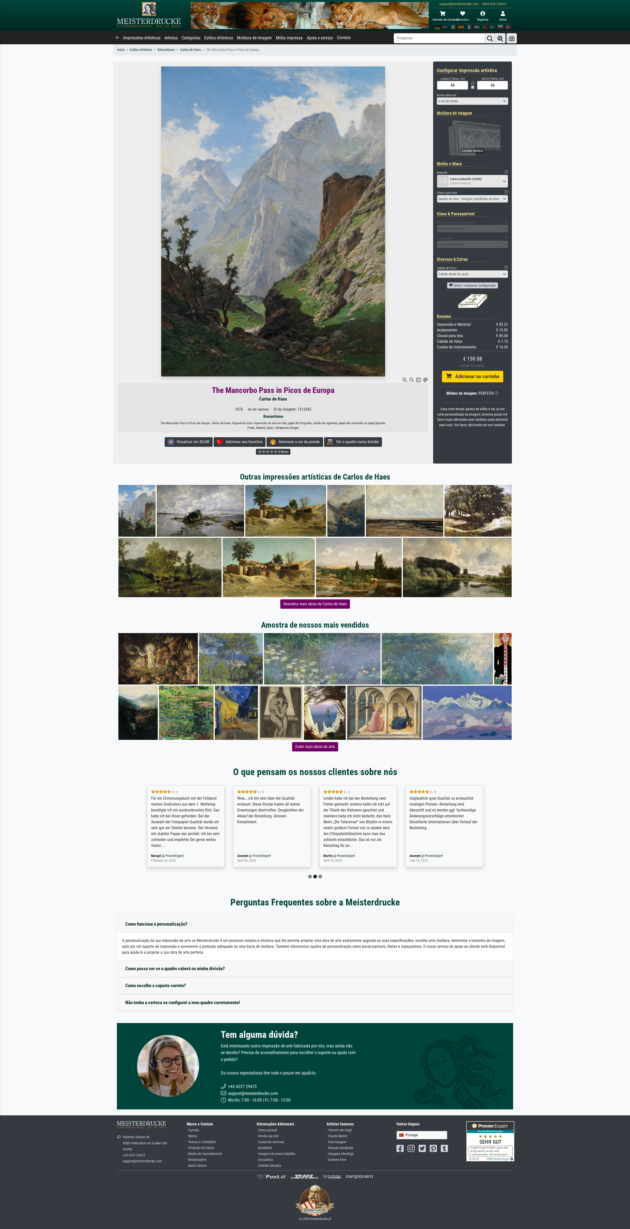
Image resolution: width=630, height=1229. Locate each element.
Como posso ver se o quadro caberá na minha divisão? (175, 968)
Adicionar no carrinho (475, 376)
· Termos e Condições (201, 1142)
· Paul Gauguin (336, 1142)
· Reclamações (196, 1160)
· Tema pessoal (267, 1130)
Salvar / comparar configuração (474, 285)
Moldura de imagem (254, 37)
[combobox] (472, 101)
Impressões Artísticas (141, 37)
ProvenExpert (175, 856)
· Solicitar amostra (269, 1166)
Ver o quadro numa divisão (356, 441)
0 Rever (283, 452)
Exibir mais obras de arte (315, 746)
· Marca (192, 1136)
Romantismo (166, 50)
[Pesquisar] (490, 38)
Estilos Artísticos (218, 37)
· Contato (193, 1130)
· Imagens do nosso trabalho (276, 1154)
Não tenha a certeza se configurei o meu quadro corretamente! (182, 1002)
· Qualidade (264, 1148)
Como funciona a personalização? (156, 924)
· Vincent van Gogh (339, 1130)
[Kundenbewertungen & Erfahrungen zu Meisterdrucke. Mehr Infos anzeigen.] (490, 1141)
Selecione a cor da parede (298, 441)
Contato (344, 37)
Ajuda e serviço (320, 37)
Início (121, 50)
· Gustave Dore (336, 1160)
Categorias (191, 37)
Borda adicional (446, 95)
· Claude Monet (337, 1136)
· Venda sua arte (268, 1136)
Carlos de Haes (190, 50)
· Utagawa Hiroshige (340, 1154)
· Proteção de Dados (200, 1148)
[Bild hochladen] (511, 38)
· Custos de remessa (270, 1142)
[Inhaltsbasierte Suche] (500, 38)
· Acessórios (265, 1160)
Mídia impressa (289, 37)
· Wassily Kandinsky (340, 1148)
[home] (117, 38)
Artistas (171, 37)
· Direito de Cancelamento (204, 1154)
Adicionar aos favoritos (242, 441)
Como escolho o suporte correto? (155, 985)
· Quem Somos (196, 1166)
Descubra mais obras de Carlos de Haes (315, 604)
